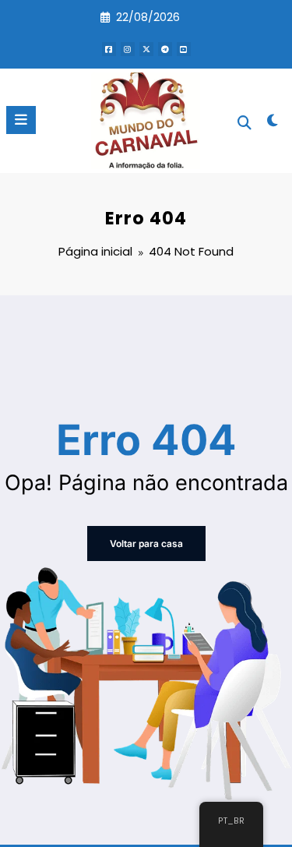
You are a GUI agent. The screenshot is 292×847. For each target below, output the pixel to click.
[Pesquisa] (244, 122)
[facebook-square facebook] (109, 49)
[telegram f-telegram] (165, 49)
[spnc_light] (273, 123)
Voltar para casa (146, 543)
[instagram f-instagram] (128, 49)
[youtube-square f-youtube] (184, 49)
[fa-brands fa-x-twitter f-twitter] (146, 49)
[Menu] (21, 120)
